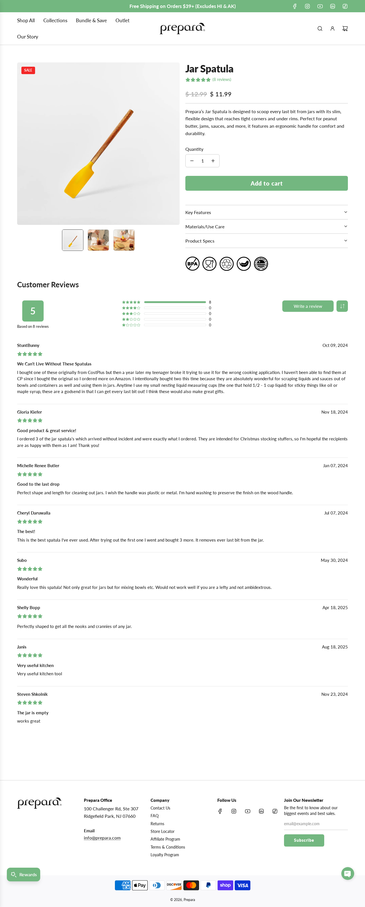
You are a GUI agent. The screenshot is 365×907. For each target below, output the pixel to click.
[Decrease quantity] (192, 160)
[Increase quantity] (213, 160)
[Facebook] (295, 6)
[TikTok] (345, 6)
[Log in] (332, 28)
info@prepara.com (102, 837)
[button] (24, 143)
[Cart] (345, 28)
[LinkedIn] (332, 6)
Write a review (308, 306)
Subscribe (304, 840)
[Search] (320, 28)
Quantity (194, 149)
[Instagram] (307, 6)
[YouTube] (320, 6)
